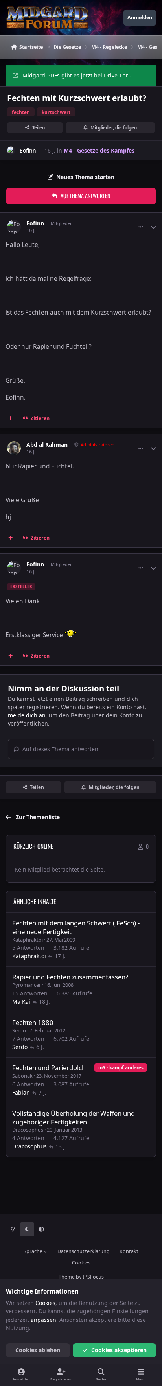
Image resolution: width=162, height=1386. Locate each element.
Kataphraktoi (27, 939)
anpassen (43, 1319)
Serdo (19, 1030)
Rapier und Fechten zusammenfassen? (70, 976)
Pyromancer (26, 984)
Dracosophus (27, 1129)
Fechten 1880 (32, 1022)
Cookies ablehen (37, 1350)
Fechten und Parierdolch (49, 1067)
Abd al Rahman (47, 444)
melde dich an (27, 715)
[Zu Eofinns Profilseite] (11, 150)
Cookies (81, 1262)
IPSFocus (93, 1277)
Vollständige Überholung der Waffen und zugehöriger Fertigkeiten (73, 1117)
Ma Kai (21, 1001)
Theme (67, 1277)
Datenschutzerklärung (83, 1251)
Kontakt (129, 1251)
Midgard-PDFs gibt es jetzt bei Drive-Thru (77, 75)
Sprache (34, 1251)
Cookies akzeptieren (119, 1350)
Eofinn (28, 150)
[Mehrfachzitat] (10, 418)
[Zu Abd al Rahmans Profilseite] (14, 448)
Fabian (21, 1092)
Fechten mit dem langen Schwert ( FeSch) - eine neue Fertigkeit (76, 927)
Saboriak (22, 1075)
